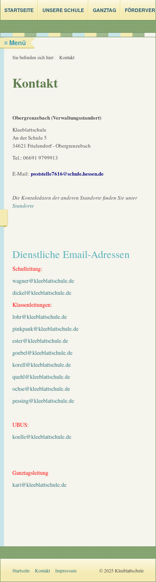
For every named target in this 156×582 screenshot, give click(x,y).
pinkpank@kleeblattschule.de (45, 328)
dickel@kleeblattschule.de (41, 292)
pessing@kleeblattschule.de (43, 400)
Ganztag (104, 10)
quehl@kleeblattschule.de (41, 376)
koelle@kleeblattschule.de (41, 436)
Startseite (19, 10)
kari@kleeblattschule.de (39, 484)
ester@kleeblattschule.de (40, 340)
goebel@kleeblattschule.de (42, 352)
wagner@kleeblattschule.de (43, 280)
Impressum (65, 570)
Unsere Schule (63, 10)
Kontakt (42, 570)
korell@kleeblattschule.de (41, 364)
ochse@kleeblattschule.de (41, 388)
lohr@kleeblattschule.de (39, 316)
